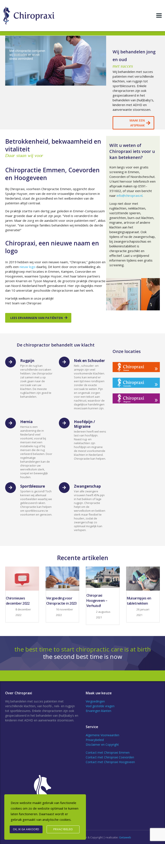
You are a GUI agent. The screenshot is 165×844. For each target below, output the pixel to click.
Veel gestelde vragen (100, 706)
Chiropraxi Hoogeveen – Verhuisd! (96, 600)
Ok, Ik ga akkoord (26, 829)
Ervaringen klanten (98, 711)
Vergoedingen (95, 701)
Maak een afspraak (137, 122)
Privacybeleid (95, 740)
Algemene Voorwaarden (102, 735)
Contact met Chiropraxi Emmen (108, 752)
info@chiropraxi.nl (129, 195)
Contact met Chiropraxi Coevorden (110, 757)
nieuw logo (27, 267)
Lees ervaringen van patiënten (36, 318)
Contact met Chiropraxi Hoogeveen (110, 762)
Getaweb (125, 837)
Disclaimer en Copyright (102, 744)
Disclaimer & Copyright (88, 837)
